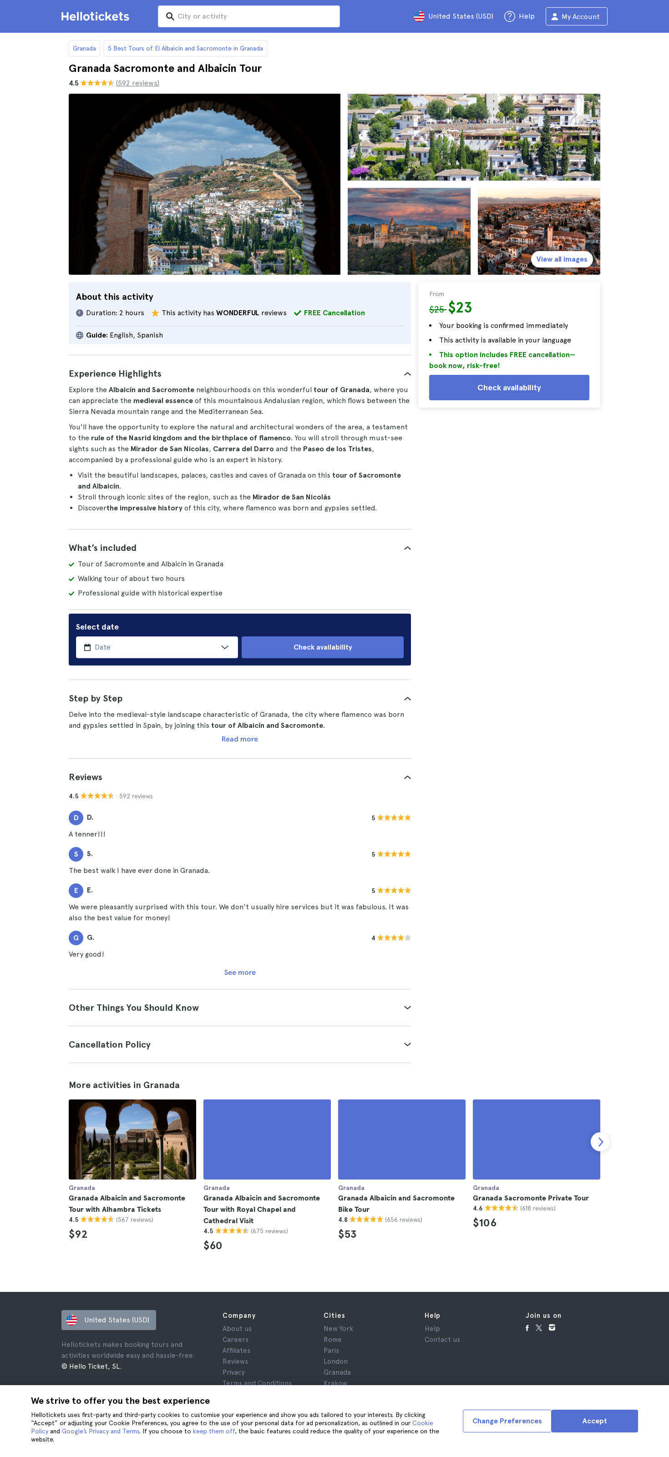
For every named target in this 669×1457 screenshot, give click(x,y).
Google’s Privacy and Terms (100, 1431)
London (336, 1361)
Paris (331, 1350)
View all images (562, 259)
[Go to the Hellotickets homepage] (97, 16)
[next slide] (600, 1141)
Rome (333, 1340)
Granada (84, 48)
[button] (240, 373)
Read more (240, 739)
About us (237, 1329)
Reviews (235, 1361)
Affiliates (236, 1350)
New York (338, 1329)
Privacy (234, 1372)
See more (240, 972)
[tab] (240, 373)
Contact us (442, 1340)
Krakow (335, 1383)
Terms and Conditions (257, 1383)
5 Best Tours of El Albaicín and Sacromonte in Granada (185, 48)
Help (432, 1329)
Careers (235, 1340)
